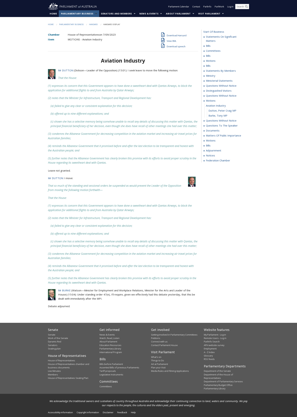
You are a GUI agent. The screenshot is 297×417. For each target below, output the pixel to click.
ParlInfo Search (212, 341)
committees (213, 50)
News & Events (148, 13)
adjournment (213, 150)
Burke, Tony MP (217, 115)
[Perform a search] (246, 6)
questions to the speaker (222, 125)
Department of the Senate (217, 370)
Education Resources (110, 345)
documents (212, 130)
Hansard (93, 24)
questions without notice (221, 85)
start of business (213, 31)
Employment (210, 348)
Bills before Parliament (111, 364)
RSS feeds (209, 359)
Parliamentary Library (110, 348)
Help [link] (133, 412)
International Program (111, 352)
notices (210, 155)
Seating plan (54, 348)
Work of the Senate (58, 338)
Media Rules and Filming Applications (170, 370)
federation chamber (218, 160)
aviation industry (216, 105)
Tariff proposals (108, 370)
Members (53, 374)
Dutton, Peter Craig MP (222, 110)
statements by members (221, 70)
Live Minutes (54, 370)
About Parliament (178, 13)
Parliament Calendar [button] (178, 6)
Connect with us (159, 341)
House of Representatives (61, 360)
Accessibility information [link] (60, 412)
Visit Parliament (209, 13)
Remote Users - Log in (215, 338)
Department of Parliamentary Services (223, 381)
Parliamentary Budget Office (218, 385)
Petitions (155, 338)
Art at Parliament (159, 364)
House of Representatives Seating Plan (68, 378)
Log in (230, 6)
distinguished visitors (219, 90)
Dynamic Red (54, 341)
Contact (196, 6)
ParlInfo (207, 6)
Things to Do (157, 360)
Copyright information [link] (88, 412)
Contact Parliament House (164, 345)
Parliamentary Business (77, 13)
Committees (106, 386)
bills (208, 45)
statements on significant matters (221, 38)
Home (53, 13)
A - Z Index (209, 352)
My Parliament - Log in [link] (215, 334)
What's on (156, 357)
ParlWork (219, 6)
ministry (210, 75)
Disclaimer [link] (108, 412)
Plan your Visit (158, 367)
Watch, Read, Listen (109, 338)
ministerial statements (219, 80)
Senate (51, 334)
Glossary (208, 355)
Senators (52, 345)
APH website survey (214, 345)
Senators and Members (116, 13)
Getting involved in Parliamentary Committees (174, 334)
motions (211, 60)
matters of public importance (223, 135)
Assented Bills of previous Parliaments (119, 367)
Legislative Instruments (111, 374)
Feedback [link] (122, 412)
